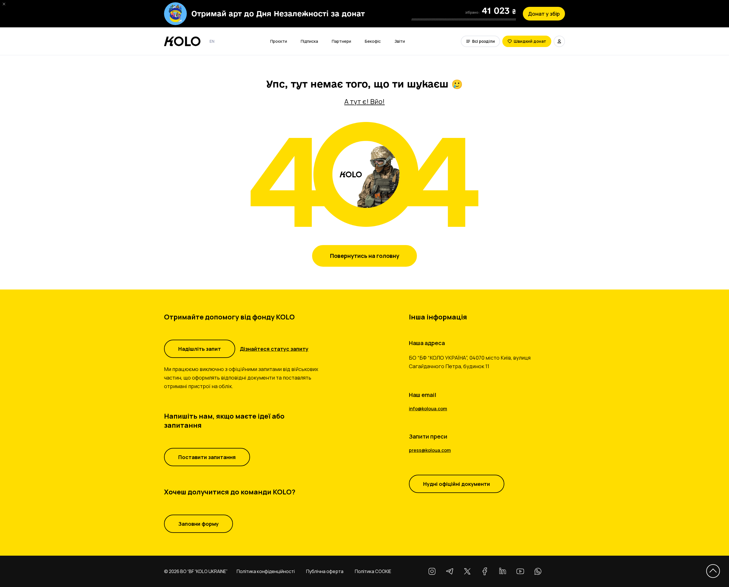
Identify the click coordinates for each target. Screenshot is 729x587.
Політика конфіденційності (266, 571)
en (212, 41)
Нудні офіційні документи (456, 483)
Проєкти (278, 41)
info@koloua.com (428, 408)
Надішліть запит (199, 348)
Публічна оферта (324, 571)
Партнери (341, 41)
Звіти (399, 41)
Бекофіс (373, 41)
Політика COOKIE (373, 571)
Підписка (309, 41)
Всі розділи (483, 41)
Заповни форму (198, 523)
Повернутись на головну (364, 256)
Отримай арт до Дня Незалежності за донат (278, 14)
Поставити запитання (207, 457)
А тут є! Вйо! (364, 101)
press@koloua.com (430, 450)
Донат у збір (544, 13)
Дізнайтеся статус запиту (274, 348)
